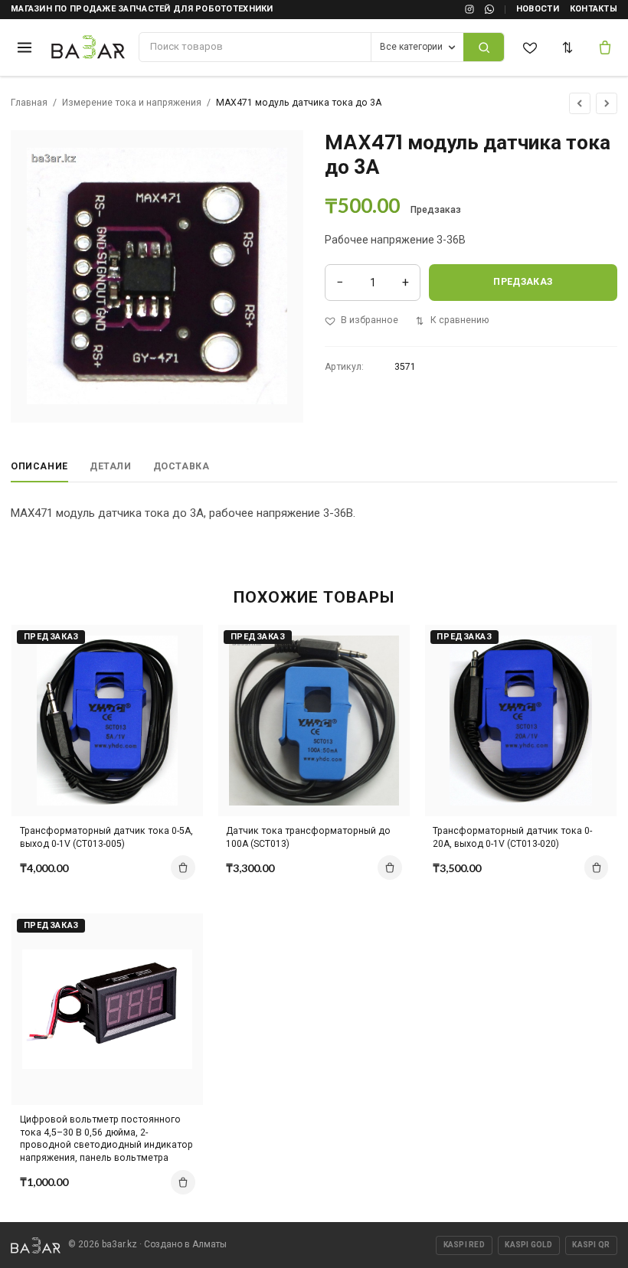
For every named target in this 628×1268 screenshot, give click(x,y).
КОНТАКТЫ (593, 9)
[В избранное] (179, 670)
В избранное (369, 320)
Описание (39, 466)
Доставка (181, 466)
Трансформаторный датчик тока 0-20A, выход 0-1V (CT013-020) (512, 837)
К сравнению (459, 320)
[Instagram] (469, 9)
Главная (29, 102)
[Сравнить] (568, 47)
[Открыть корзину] (606, 47)
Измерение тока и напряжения (131, 102)
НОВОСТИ (537, 9)
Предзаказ (522, 281)
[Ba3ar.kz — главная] (88, 47)
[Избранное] (530, 47)
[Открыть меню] (24, 47)
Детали (111, 466)
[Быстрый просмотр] (179, 697)
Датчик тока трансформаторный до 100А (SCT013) (308, 837)
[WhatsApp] (489, 9)
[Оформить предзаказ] (183, 867)
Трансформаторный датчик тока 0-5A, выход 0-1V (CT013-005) (106, 837)
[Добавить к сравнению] (179, 643)
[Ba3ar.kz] (36, 1245)
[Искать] (483, 47)
